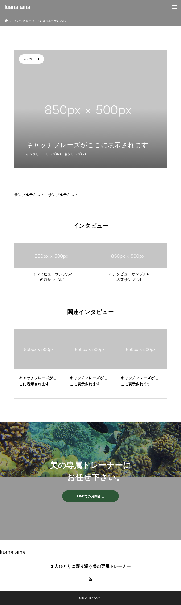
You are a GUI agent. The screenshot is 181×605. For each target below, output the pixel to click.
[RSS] (90, 579)
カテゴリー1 (31, 59)
